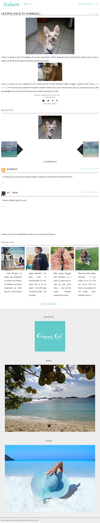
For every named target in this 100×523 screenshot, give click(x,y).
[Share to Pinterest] (57, 100)
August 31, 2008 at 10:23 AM (90, 192)
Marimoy (12, 169)
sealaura (9, 520)
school (54, 104)
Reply (3, 183)
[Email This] (43, 100)
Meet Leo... (87, 259)
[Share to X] (48, 100)
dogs (49, 104)
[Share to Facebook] (53, 100)
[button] (27, 4)
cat (46, 104)
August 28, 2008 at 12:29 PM (90, 168)
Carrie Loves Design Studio (29, 520)
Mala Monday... (62, 259)
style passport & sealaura (12, 259)
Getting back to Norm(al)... (50, 127)
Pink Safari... (37, 259)
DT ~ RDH (12, 192)
